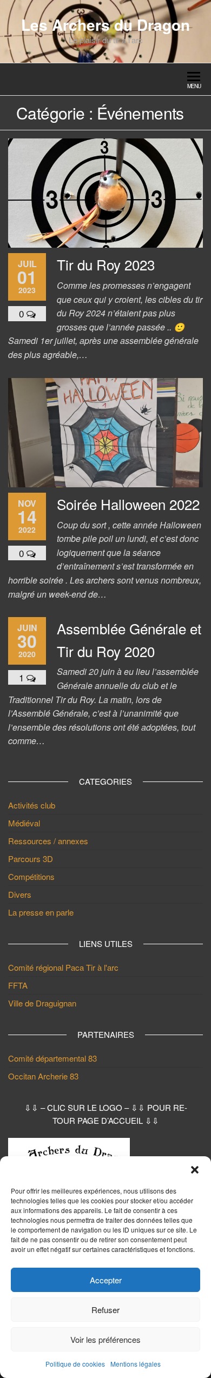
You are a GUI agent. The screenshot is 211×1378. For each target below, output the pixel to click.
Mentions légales (135, 1363)
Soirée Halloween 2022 (128, 504)
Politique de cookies (75, 1363)
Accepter (106, 1280)
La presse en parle (41, 912)
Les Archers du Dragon (105, 25)
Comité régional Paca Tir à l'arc (63, 967)
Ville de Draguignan (42, 1003)
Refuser (105, 1309)
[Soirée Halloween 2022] (105, 431)
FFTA (18, 985)
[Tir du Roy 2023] (105, 191)
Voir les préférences (105, 1339)
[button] (194, 1169)
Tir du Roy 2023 (106, 264)
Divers (19, 894)
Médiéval (24, 823)
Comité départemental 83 (52, 1058)
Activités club (31, 805)
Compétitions (31, 876)
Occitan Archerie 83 (43, 1076)
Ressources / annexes (48, 840)
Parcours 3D (30, 858)
